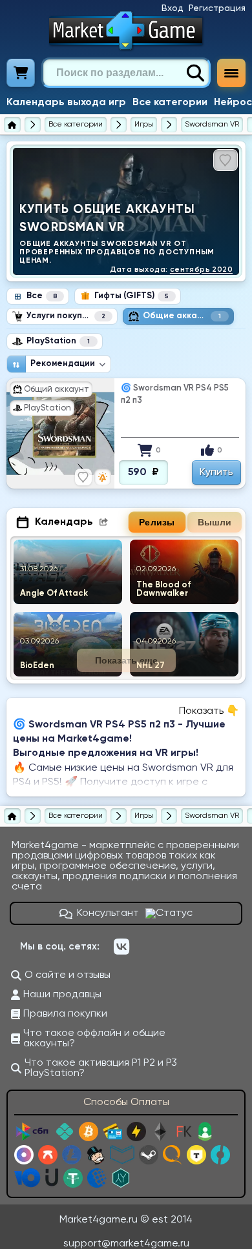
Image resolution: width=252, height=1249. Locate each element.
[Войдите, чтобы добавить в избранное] (225, 160)
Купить (216, 472)
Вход (173, 8)
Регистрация (217, 8)
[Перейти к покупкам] (21, 72)
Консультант (108, 913)
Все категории (169, 102)
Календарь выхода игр (66, 102)
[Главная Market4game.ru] (126, 30)
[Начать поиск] (195, 72)
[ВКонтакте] (121, 947)
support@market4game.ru (126, 1244)
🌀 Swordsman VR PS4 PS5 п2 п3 (175, 394)
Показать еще (126, 660)
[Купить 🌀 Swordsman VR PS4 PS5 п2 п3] (60, 433)
